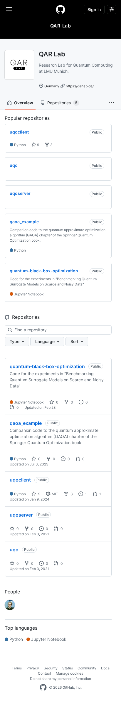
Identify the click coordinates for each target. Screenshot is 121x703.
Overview (23, 102)
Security (51, 668)
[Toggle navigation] (9, 9)
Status (67, 668)
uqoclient (20, 480)
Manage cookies (69, 673)
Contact (44, 673)
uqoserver (21, 515)
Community (87, 668)
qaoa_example (26, 423)
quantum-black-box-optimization (47, 366)
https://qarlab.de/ (80, 86)
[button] (111, 103)
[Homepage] (60, 9)
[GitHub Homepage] (43, 687)
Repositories (62, 102)
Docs (105, 668)
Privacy (32, 668)
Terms (17, 668)
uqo (14, 550)
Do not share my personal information (60, 678)
